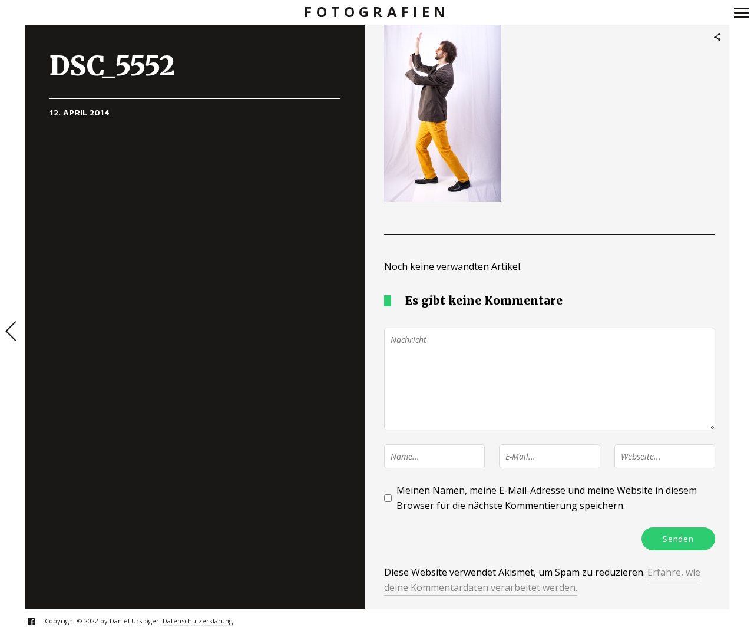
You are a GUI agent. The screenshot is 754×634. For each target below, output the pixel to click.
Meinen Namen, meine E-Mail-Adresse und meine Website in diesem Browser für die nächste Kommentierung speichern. (546, 498)
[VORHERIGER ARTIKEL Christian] (12, 332)
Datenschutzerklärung (198, 620)
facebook (37, 621)
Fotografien (376, 12)
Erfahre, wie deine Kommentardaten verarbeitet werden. (542, 580)
